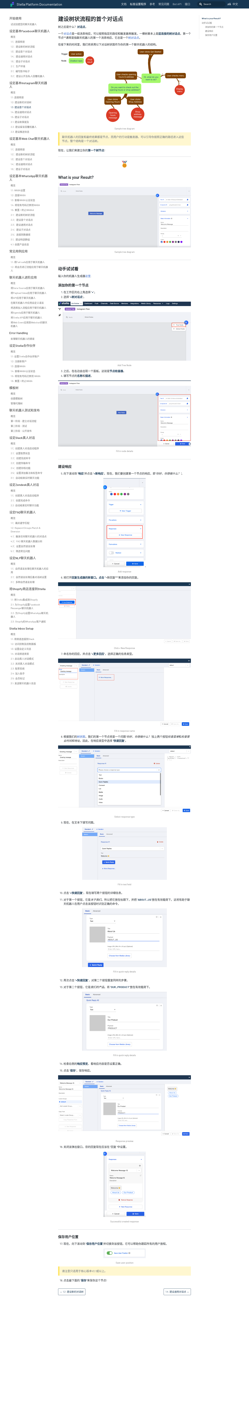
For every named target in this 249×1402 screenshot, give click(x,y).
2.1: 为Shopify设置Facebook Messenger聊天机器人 (25, 606)
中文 (235, 4)
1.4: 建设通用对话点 (21, 112)
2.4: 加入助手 (18, 673)
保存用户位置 (211, 35)
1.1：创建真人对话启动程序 (25, 448)
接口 (187, 4)
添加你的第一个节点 (214, 27)
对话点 (68, 33)
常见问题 (163, 4)
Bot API (177, 4)
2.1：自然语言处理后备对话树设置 (29, 577)
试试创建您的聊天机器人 (24, 24)
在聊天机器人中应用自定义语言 (27, 302)
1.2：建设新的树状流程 (23, 46)
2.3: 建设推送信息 (20, 131)
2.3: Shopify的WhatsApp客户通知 (28, 621)
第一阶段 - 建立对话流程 (23, 421)
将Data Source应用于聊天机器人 (28, 288)
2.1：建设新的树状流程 (23, 214)
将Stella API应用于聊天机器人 (26, 317)
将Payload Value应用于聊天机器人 (28, 292)
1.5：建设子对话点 (20, 61)
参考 (152, 4)
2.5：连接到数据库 (20, 234)
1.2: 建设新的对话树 (21, 102)
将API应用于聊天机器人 (23, 297)
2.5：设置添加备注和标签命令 (26, 472)
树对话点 (133, 37)
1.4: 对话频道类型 (20, 653)
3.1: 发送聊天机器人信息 (23, 683)
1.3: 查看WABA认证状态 (23, 200)
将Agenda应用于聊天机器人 (25, 312)
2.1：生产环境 (18, 66)
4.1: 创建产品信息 (20, 244)
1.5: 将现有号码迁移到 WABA (25, 376)
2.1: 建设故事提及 (20, 121)
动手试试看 (207, 23)
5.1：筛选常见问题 (20, 551)
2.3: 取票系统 (18, 668)
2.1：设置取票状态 (20, 453)
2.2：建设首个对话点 (22, 219)
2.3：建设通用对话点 (22, 224)
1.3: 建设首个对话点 (21, 107)
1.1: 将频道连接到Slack (22, 639)
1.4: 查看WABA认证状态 (23, 371)
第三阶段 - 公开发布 (21, 430)
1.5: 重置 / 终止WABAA (22, 210)
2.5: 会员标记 (18, 678)
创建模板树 (17, 398)
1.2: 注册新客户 (19, 361)
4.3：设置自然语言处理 (23, 546)
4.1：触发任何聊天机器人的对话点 (29, 536)
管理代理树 (17, 403)
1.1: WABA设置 (18, 190)
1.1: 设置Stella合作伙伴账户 (25, 356)
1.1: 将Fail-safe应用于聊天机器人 (28, 262)
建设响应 (209, 31)
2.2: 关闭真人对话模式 (22, 663)
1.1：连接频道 (18, 41)
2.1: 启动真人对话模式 (22, 658)
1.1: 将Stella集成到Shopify (24, 599)
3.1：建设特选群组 (20, 239)
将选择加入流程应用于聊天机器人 (28, 307)
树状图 (81, 736)
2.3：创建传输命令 (20, 463)
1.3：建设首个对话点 (21, 51)
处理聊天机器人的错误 (22, 338)
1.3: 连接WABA (18, 366)
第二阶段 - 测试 (19, 425)
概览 (13, 36)
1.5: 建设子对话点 (20, 117)
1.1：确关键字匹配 (20, 523)
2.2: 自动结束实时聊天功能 (25, 505)
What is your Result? (211, 18)
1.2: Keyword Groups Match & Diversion (25, 529)
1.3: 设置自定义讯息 (21, 648)
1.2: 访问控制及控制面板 (23, 643)
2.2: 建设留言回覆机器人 (24, 126)
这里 (88, 276)
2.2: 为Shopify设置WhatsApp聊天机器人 (29, 615)
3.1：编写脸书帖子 (20, 71)
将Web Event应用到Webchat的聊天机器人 (29, 324)
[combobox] (211, 4)
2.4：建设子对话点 (20, 229)
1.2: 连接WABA (18, 195)
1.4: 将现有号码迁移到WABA (25, 205)
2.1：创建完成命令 (20, 500)
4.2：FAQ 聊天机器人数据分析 (26, 541)
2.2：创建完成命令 (20, 458)
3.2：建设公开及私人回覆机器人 (28, 76)
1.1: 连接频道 (17, 97)
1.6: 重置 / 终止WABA (22, 381)
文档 (124, 4)
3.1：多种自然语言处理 (23, 582)
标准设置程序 (138, 4)
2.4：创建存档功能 (20, 468)
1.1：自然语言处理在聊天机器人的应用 (29, 570)
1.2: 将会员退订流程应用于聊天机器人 (29, 269)
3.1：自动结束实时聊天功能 (25, 477)
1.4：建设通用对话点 (21, 56)
